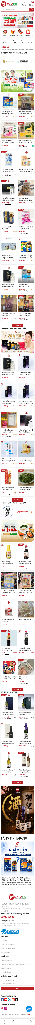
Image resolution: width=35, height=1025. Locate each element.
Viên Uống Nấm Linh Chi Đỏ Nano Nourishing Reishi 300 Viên (8, 316)
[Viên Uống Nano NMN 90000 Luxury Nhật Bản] (9, 188)
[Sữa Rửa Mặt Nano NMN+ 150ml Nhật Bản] (26, 362)
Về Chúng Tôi (5, 941)
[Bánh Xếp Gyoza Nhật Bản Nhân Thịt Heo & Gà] (9, 667)
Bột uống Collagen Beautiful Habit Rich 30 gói (8, 432)
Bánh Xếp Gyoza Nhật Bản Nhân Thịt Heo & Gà (9, 679)
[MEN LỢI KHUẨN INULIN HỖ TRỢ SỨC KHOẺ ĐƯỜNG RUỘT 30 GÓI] (9, 130)
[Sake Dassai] (17, 810)
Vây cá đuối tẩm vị (25, 619)
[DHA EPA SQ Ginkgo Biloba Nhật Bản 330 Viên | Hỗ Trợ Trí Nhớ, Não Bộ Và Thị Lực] (26, 246)
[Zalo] (9, 999)
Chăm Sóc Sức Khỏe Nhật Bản (14, 53)
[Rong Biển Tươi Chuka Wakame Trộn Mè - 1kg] (26, 477)
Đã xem (22, 41)
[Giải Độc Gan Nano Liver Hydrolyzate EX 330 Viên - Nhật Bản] (26, 303)
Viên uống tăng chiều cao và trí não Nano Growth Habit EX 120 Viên (26, 172)
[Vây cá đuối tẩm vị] (26, 609)
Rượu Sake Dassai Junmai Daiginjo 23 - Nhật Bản (25, 743)
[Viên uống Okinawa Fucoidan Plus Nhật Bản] (26, 449)
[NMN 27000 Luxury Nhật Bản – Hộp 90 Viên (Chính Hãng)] (9, 274)
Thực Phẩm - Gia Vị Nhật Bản (13, 503)
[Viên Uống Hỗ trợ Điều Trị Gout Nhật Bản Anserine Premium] (26, 274)
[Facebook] (2, 999)
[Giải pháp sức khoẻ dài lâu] (17, 81)
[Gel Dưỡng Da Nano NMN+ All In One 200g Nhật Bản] (26, 391)
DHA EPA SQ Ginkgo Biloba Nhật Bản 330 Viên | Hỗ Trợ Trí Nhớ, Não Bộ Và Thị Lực (26, 258)
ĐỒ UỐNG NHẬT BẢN (9, 692)
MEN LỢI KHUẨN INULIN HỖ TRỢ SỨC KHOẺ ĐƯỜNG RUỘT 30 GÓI (8, 143)
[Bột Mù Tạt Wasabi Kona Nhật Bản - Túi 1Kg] (9, 580)
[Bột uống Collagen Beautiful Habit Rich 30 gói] (9, 420)
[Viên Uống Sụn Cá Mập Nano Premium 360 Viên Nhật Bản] (9, 159)
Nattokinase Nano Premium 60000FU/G (25, 113)
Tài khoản (30, 1023)
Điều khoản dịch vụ (6, 952)
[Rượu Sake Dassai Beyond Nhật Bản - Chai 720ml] (9, 702)
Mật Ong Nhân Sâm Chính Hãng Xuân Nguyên (8, 489)
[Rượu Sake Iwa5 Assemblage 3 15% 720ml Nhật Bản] (9, 731)
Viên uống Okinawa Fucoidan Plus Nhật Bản (25, 461)
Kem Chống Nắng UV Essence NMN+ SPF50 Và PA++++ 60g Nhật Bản (8, 404)
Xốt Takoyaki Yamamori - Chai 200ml (7, 650)
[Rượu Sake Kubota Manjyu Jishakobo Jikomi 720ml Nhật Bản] (26, 760)
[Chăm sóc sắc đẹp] (17, 342)
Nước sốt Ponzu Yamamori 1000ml (25, 649)
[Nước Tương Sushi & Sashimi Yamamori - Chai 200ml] (26, 552)
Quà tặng (12, 35)
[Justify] (32, 10)
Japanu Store (5, 35)
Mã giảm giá (28, 35)
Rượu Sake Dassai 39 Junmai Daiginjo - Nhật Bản (8, 772)
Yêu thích (4, 41)
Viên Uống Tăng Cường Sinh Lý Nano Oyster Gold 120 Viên (26, 200)
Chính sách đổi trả (6, 968)
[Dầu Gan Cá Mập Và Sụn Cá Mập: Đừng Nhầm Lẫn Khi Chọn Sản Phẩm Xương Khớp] (17, 858)
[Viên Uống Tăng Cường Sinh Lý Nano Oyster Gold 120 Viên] (26, 188)
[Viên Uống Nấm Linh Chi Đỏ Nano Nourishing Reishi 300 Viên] (9, 303)
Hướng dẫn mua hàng (7, 944)
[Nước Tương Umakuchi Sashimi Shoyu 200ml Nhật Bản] (9, 552)
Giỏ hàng (31, 5)
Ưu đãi (30, 41)
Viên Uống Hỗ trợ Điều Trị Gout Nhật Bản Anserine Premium (25, 287)
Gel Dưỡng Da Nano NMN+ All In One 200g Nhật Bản (26, 403)
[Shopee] (13, 999)
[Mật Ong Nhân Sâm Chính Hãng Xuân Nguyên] (9, 477)
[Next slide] (33, 864)
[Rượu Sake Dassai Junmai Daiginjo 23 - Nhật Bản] (26, 731)
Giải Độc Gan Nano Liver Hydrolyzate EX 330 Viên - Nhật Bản (25, 315)
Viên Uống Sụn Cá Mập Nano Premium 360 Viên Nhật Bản (8, 171)
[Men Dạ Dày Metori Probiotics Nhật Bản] (26, 130)
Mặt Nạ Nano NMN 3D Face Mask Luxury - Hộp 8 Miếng (26, 432)
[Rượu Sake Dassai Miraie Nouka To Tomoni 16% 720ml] (26, 702)
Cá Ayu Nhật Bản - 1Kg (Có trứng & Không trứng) (25, 679)
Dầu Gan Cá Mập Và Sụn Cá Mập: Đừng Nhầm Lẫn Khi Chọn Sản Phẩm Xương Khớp (16, 880)
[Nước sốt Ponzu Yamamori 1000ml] (26, 638)
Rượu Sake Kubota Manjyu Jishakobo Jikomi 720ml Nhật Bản (25, 773)
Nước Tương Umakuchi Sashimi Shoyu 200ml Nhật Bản (7, 564)
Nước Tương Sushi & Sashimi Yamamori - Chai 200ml (25, 563)
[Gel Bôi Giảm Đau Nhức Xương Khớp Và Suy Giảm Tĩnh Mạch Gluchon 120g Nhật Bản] (9, 449)
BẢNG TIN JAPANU (14, 838)
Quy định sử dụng (6, 972)
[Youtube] (5, 999)
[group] (17, 20)
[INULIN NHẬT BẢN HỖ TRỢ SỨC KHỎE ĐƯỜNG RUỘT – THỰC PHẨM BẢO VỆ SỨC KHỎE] (26, 217)
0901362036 (7, 916)
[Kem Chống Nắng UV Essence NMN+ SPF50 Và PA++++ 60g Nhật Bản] (9, 391)
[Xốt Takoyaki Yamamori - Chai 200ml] (9, 638)
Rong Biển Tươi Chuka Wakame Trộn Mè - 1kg (26, 489)
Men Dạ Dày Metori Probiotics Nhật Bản (25, 141)
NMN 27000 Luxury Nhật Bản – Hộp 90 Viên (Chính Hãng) (8, 286)
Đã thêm (13, 41)
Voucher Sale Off (20, 35)
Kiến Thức (5, 47)
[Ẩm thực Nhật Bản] (17, 531)
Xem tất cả (17, 326)
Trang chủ (4, 1023)
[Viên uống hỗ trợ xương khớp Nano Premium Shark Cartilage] (9, 102)
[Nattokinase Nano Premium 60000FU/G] (26, 102)
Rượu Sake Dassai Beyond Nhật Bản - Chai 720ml (8, 714)
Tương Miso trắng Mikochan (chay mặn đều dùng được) (25, 592)
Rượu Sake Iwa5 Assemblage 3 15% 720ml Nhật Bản (8, 743)
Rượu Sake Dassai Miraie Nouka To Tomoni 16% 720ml (25, 714)
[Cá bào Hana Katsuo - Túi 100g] (9, 609)
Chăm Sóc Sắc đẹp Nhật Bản (13, 329)
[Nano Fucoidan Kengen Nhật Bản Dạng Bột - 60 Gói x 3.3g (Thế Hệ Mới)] (9, 246)
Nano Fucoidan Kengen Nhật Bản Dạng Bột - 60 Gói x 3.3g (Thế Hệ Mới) (8, 258)
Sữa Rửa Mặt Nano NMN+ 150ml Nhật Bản (25, 374)
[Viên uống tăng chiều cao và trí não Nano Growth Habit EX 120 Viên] (26, 159)
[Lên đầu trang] (29, 1015)
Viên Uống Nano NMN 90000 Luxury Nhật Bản (8, 200)
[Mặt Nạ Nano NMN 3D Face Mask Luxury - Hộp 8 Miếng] (26, 420)
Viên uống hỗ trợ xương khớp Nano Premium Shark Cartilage (7, 114)
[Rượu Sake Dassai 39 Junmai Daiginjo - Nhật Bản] (9, 760)
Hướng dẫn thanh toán (8, 948)
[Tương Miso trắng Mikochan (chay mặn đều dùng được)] (26, 580)
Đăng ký (17, 988)
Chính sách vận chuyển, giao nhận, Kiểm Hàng (15, 964)
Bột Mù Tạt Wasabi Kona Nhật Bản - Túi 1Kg (8, 592)
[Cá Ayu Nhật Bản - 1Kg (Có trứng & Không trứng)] (26, 667)
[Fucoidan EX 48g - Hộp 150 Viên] (9, 217)
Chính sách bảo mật (7, 960)
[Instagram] (16, 999)
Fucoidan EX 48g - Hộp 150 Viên (7, 228)
